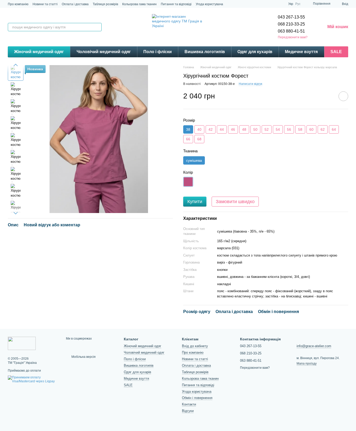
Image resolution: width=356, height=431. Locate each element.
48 (244, 129)
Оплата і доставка (75, 4)
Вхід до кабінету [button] (195, 346)
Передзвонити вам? (293, 37)
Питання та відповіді (176, 4)
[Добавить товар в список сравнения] (328, 96)
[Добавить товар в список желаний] (343, 96)
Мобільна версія (83, 357)
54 (278, 129)
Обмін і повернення (197, 398)
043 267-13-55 (291, 17)
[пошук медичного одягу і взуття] (97, 27)
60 (311, 129)
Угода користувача (209, 4)
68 (199, 139)
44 (222, 129)
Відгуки (188, 411)
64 (334, 129)
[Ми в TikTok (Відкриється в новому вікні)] (268, 4)
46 (233, 129)
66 (188, 139)
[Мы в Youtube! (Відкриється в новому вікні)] (281, 4)
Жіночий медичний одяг (39, 51)
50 (255, 129)
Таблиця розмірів (105, 4)
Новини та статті (45, 4)
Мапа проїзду (307, 363)
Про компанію (18, 4)
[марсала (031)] (188, 181)
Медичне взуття (301, 51)
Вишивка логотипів (205, 51)
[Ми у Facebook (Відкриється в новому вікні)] (275, 4)
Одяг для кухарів (254, 51)
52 (267, 129)
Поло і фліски (157, 51)
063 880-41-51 (291, 31)
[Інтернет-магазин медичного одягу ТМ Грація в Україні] (22, 343)
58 (300, 129)
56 (289, 129)
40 (199, 129)
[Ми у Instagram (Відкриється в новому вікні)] (262, 4)
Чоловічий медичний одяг (104, 51)
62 (323, 129)
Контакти (189, 404)
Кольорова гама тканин (139, 4)
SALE (336, 51)
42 (210, 129)
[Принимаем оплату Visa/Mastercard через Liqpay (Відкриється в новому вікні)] (33, 379)
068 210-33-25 (291, 24)
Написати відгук (250, 84)
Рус (297, 3)
